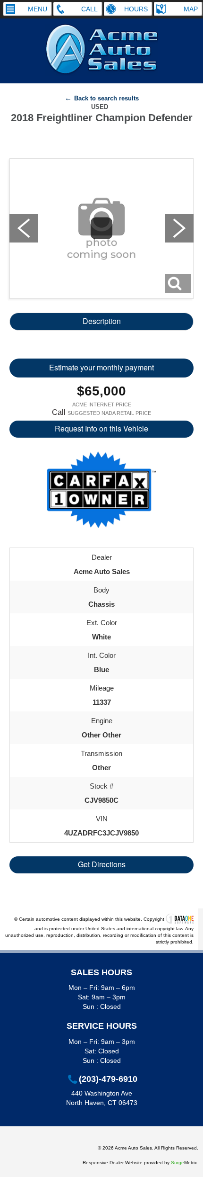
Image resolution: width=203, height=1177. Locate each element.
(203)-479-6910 (108, 1079)
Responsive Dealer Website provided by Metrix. (140, 1162)
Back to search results (106, 98)
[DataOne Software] (180, 919)
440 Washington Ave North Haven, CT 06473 (101, 1097)
